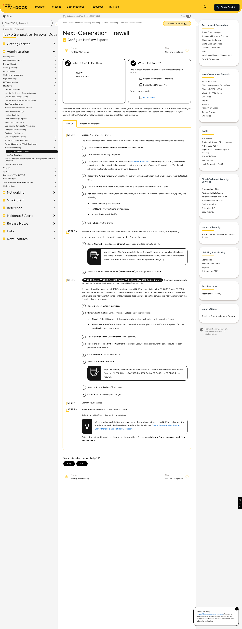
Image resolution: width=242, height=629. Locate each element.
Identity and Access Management (217, 55)
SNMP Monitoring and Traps (16, 141)
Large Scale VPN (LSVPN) (14, 175)
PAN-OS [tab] (70, 123)
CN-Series (206, 97)
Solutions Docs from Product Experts (218, 316)
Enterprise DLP (208, 208)
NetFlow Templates (14, 155)
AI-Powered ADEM (210, 146)
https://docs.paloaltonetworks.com (210, 614)
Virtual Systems (9, 179)
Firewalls (206, 101)
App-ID (6, 172)
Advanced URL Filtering (212, 193)
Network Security (212, 329)
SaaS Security (208, 212)
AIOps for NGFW (209, 81)
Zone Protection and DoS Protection (18, 183)
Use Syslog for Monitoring (15, 137)
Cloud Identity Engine (211, 40)
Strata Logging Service (212, 44)
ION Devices (207, 160)
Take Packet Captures (14, 104)
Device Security (209, 204)
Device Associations (211, 47)
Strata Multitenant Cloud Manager (217, 142)
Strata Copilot (228, 7)
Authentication (9, 71)
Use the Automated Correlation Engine (20, 100)
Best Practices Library (211, 294)
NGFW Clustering (10, 82)
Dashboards (207, 260)
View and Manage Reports (16, 119)
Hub (203, 51)
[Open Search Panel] (205, 7)
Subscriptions (8, 57)
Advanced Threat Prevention (214, 197)
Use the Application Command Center (20, 93)
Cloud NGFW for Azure (212, 93)
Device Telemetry (10, 64)
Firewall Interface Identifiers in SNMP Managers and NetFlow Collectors (30, 160)
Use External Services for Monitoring (20, 126)
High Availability (9, 79)
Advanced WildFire (210, 189)
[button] (240, 503)
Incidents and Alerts (211, 263)
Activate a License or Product (215, 36)
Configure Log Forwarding (15, 130)
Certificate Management (13, 75)
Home (65, 23)
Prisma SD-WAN (209, 156)
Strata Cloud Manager (211, 32)
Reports (205, 267)
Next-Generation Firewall (79, 23)
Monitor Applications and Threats (18, 108)
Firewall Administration (12, 60)
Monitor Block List (12, 115)
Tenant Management (211, 59)
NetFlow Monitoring (13, 148)
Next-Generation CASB (212, 164)
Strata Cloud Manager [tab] (90, 123)
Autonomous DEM (210, 271)
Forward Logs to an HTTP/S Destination (21, 144)
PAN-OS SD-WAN (210, 108)
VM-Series (206, 116)
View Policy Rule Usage (14, 122)
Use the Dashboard (12, 89)
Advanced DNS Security (212, 200)
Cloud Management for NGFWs (216, 85)
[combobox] (27, 23)
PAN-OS (205, 104)
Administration (210, 334)
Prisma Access (208, 138)
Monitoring (7, 86)
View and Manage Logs (14, 112)
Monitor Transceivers (13, 164)
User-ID (6, 168)
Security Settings (10, 68)
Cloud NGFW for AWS (212, 89)
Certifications (8, 186)
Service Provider (209, 112)
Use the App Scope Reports (16, 97)
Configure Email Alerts (14, 133)
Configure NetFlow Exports (18, 151)
